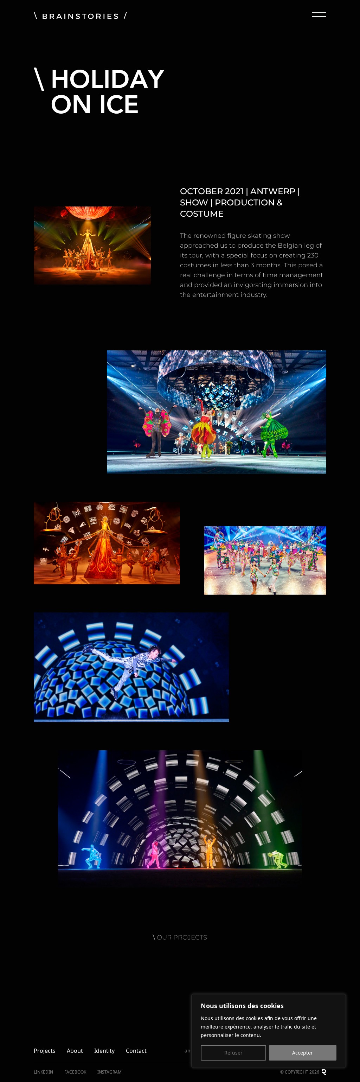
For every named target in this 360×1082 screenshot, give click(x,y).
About (75, 1051)
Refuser (233, 1052)
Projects (45, 1051)
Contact (136, 1051)
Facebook (75, 1072)
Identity (104, 1051)
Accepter (302, 1052)
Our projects (182, 937)
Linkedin (43, 1072)
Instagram (109, 1072)
